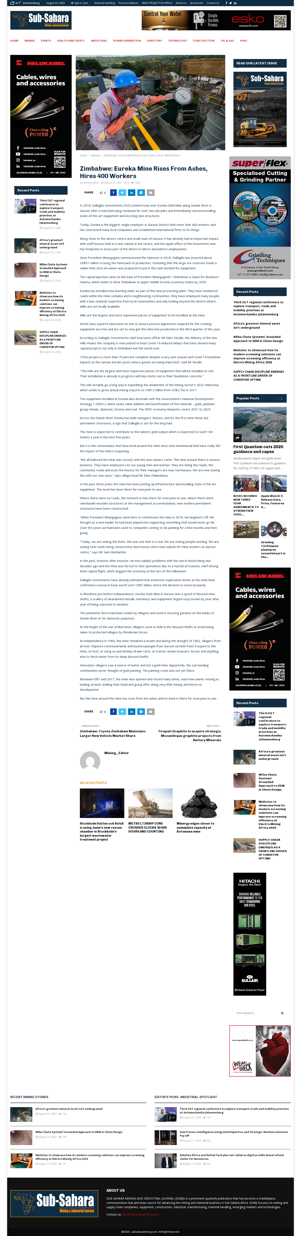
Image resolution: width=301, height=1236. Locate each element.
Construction (204, 40)
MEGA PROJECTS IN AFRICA (157, 3)
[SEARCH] (282, 1013)
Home (14, 40)
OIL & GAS (227, 40)
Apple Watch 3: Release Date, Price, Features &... (272, 501)
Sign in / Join (81, 3)
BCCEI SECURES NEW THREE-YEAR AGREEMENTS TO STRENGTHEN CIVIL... (246, 505)
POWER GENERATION (127, 40)
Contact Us (212, 3)
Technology (177, 40)
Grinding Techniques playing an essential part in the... (273, 550)
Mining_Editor (91, 182)
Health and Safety (71, 40)
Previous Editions (128, 3)
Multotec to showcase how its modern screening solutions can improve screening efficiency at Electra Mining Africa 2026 (53, 303)
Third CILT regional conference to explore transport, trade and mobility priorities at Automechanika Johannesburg (52, 211)
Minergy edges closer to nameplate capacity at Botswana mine (195, 827)
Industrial (99, 40)
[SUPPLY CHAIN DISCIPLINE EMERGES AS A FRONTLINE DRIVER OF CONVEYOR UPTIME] (25, 337)
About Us (181, 3)
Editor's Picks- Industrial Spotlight (186, 1097)
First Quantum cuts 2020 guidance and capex (258, 449)
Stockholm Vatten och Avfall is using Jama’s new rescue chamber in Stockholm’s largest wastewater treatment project (101, 831)
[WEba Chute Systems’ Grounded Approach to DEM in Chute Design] (25, 270)
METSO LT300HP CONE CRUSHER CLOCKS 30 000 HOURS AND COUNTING (147, 827)
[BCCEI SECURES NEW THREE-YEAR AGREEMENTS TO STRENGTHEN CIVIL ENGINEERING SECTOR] (246, 483)
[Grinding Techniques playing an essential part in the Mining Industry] (274, 529)
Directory (154, 40)
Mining (30, 40)
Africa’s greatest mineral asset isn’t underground (52, 244)
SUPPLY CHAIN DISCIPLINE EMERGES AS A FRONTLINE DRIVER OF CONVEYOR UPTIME (53, 339)
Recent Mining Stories (29, 1097)
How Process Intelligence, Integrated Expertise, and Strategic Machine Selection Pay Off (234, 1134)
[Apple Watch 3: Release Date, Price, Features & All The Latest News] (274, 483)
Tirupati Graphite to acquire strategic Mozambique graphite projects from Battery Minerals (189, 735)
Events (46, 40)
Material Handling (105, 3)
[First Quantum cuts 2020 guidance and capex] (260, 424)
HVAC (243, 40)
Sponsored (196, 3)
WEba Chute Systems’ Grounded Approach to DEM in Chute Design (54, 270)
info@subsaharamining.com (140, 1214)
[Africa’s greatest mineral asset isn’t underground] (25, 245)
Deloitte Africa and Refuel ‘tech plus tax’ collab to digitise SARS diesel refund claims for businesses (232, 1157)
